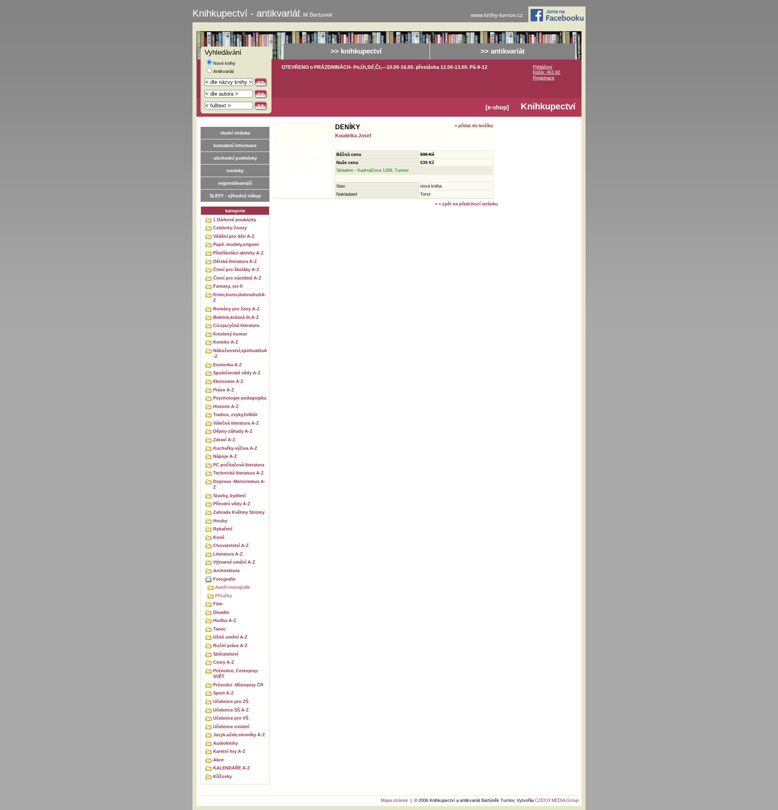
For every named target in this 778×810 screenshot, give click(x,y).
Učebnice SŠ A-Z (231, 709)
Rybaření (222, 528)
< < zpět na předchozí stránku (466, 203)
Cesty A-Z (223, 662)
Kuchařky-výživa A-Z (235, 448)
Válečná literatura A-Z (236, 423)
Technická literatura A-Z (238, 472)
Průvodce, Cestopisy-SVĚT (236, 673)
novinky (235, 170)
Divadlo (221, 612)
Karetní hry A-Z (229, 751)
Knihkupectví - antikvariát (262, 13)
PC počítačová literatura (238, 464)
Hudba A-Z (224, 620)
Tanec (219, 628)
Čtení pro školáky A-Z (236, 269)
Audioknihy (225, 743)
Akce (218, 759)
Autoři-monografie (232, 587)
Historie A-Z (226, 406)
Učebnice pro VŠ (230, 718)
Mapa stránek (394, 800)
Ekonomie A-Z (228, 381)
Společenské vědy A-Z (237, 372)
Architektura (226, 570)
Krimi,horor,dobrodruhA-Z (239, 297)
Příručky (223, 595)
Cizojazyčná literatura (236, 325)
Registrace (543, 77)
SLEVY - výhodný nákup (235, 195)
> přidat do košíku (474, 125)
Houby (220, 520)
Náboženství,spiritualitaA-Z (240, 353)
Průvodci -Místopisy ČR (238, 684)
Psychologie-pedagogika (239, 397)
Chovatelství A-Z (231, 545)
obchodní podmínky (235, 158)
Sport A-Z (223, 692)
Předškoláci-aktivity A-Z (238, 252)
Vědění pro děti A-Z (233, 236)
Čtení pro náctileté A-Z (237, 278)
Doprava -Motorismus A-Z (239, 484)
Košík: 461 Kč (546, 72)
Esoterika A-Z (227, 364)
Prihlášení (542, 66)
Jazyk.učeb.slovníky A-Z (239, 734)
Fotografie (224, 579)
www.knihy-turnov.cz (497, 15)
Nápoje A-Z (225, 456)
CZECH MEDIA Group (557, 800)
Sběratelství (225, 654)
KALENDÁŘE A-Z (231, 767)
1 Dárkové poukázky (234, 219)
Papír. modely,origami (236, 244)
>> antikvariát (503, 51)
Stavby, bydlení (229, 495)
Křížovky (222, 776)
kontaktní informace (235, 145)
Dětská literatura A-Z (235, 261)
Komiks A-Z (225, 342)
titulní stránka (235, 132)
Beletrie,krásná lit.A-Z (236, 317)
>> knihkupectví (356, 51)
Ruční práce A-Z (230, 645)
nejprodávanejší (235, 183)
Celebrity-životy (230, 227)
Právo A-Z (223, 389)
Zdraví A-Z (224, 439)
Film (217, 603)
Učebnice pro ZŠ (230, 701)
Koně (218, 537)
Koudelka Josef (353, 136)
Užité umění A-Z (230, 637)
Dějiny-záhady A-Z (232, 431)
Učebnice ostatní (231, 726)
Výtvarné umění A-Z (234, 562)
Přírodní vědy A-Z (231, 503)
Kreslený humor (230, 333)
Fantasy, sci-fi (228, 286)
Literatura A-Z (228, 553)
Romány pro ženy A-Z (236, 308)
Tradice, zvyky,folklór (235, 414)
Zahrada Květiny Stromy (239, 512)
